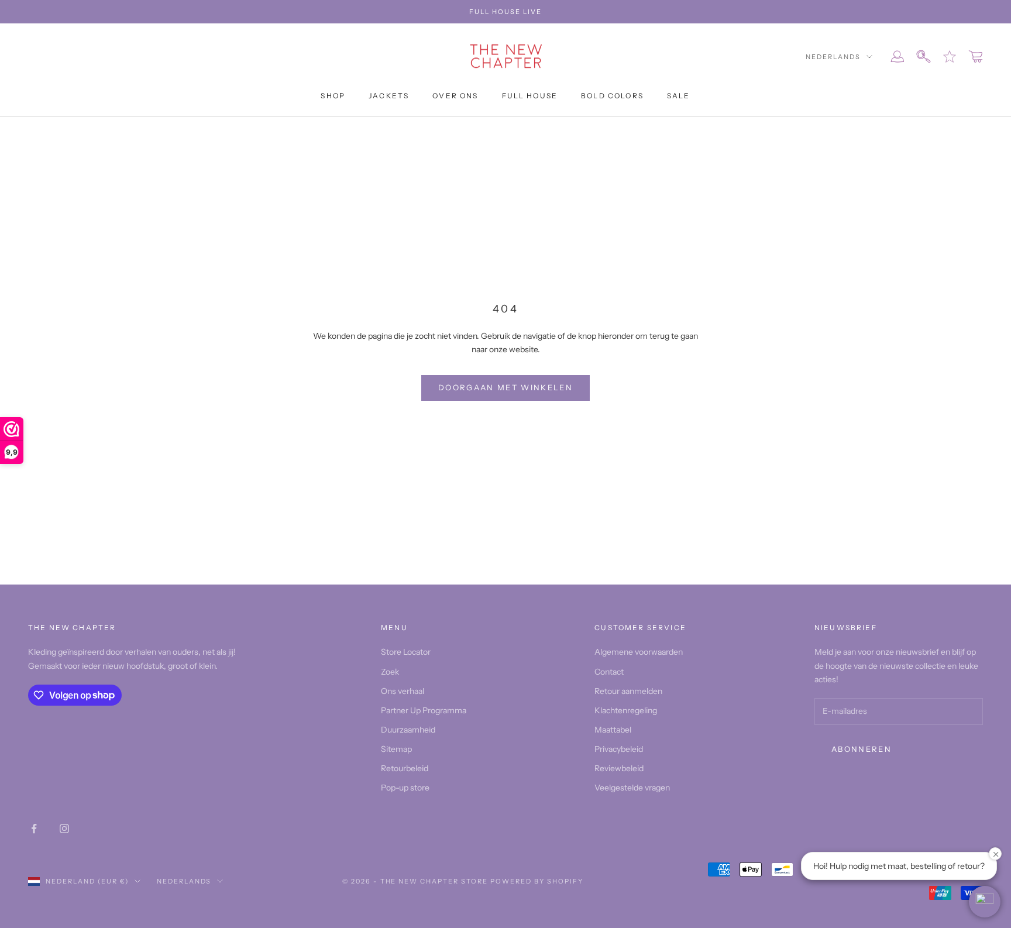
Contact (609, 671)
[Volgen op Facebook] (34, 828)
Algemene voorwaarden (638, 652)
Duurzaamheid (408, 729)
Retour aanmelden (628, 691)
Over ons (455, 95)
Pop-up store (405, 787)
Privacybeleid (618, 749)
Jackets (389, 95)
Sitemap (396, 749)
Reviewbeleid (619, 768)
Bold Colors (612, 95)
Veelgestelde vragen (632, 787)
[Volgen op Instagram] (64, 828)
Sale (678, 95)
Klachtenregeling (625, 710)
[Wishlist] (950, 57)
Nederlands (833, 57)
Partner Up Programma (423, 710)
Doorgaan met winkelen (505, 387)
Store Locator (406, 652)
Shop (333, 95)
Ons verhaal (402, 691)
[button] (985, 902)
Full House (530, 95)
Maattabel (612, 729)
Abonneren (861, 749)
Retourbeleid (404, 768)
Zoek (390, 671)
